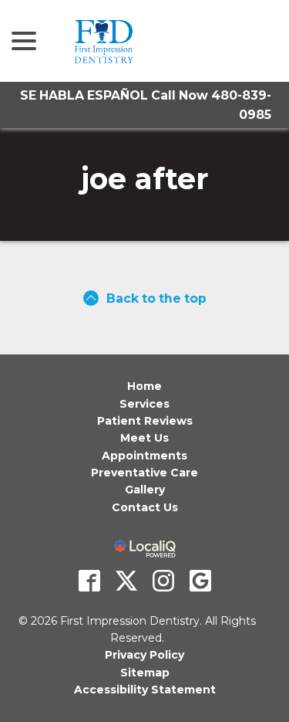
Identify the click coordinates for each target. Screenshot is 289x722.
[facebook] (89, 580)
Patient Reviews (145, 421)
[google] (200, 580)
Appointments (144, 456)
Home (144, 386)
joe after (144, 179)
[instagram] (163, 580)
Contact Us (145, 507)
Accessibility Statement (145, 690)
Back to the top (156, 298)
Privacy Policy (144, 655)
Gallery (145, 490)
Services (144, 404)
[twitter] (126, 580)
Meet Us (144, 438)
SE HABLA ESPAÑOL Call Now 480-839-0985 (145, 105)
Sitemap (145, 673)
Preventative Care (144, 473)
